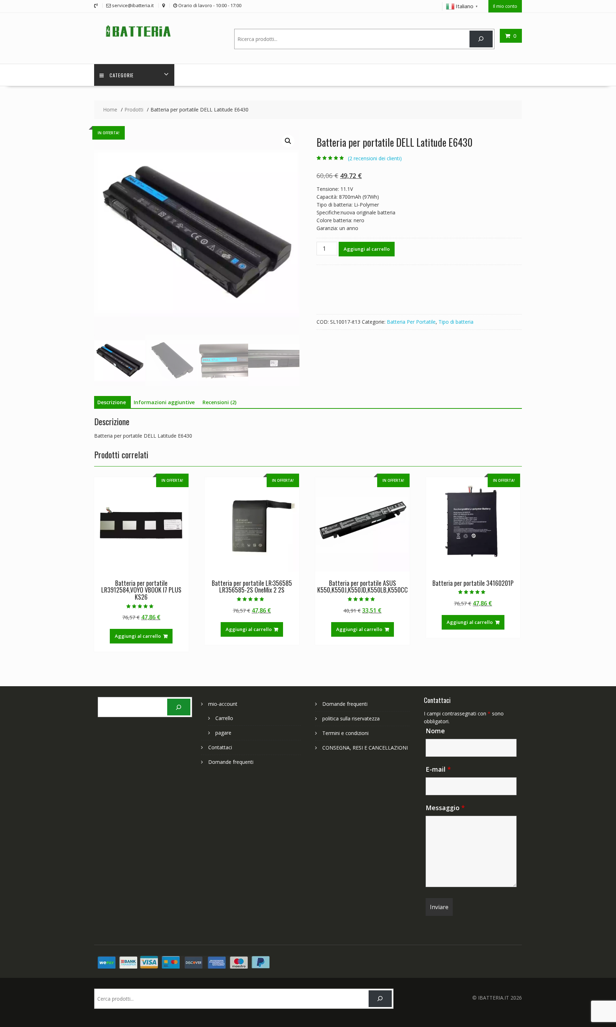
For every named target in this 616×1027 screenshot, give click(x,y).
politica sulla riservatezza (351, 718)
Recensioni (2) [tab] (219, 402)
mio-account (222, 703)
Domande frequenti (230, 761)
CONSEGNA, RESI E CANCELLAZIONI (365, 747)
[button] (288, 141)
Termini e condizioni (345, 733)
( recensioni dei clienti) (375, 158)
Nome (435, 730)
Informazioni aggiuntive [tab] (164, 402)
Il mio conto (505, 6)
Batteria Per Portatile (411, 321)
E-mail (438, 769)
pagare (223, 732)
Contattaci (220, 747)
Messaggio (445, 807)
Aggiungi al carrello (367, 249)
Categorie (121, 75)
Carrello (224, 718)
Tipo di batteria (455, 321)
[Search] (481, 39)
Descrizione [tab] (111, 402)
